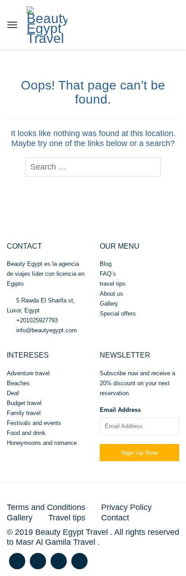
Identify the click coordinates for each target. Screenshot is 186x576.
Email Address (120, 409)
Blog (106, 263)
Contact (115, 517)
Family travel (24, 413)
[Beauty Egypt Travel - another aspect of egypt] (47, 23)
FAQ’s (108, 273)
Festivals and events (34, 423)
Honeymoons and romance (42, 442)
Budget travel (24, 403)
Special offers (118, 313)
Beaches (18, 383)
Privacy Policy (126, 507)
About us (111, 293)
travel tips (113, 283)
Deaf (13, 393)
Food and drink (26, 433)
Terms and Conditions (46, 507)
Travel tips (66, 517)
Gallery (109, 303)
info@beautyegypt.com (45, 330)
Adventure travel (28, 373)
